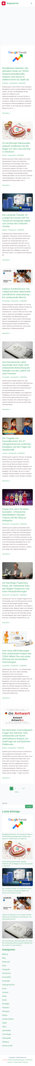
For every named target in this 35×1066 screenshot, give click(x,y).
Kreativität (6, 981)
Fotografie (6, 969)
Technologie (6, 301)
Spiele (4, 1023)
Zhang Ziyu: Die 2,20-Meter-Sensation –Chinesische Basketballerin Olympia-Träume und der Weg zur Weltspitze (15, 515)
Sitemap (25, 1062)
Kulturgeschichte (8, 985)
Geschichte (5, 595)
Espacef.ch (12, 3)
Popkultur (5, 83)
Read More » (6, 113)
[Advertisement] (17, 25)
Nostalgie (5, 1004)
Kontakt (5, 1060)
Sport (4, 1027)
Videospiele (6, 1038)
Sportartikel (6, 524)
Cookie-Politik (17, 1062)
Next (17, 792)
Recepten (5, 1011)
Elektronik (6, 962)
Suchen (4, 803)
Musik (4, 1000)
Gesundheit (5, 377)
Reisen (4, 155)
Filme (4, 966)
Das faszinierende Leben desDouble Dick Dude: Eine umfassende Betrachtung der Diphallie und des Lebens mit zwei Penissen (16, 368)
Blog (4, 958)
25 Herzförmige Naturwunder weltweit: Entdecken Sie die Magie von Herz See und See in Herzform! (17, 864)
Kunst (4, 988)
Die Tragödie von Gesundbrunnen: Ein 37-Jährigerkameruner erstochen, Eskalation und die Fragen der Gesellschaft (16, 444)
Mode (4, 996)
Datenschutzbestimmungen (16, 1060)
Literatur (4, 453)
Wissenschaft (7, 1046)
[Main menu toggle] (31, 3)
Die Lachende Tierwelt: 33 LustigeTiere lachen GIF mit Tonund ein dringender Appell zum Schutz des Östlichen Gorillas (16, 221)
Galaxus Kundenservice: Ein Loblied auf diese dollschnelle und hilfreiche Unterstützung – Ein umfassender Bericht (17, 917)
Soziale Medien (8, 1019)
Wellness (5, 1042)
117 (23, 788)
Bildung (4, 230)
